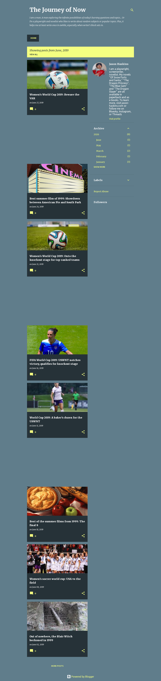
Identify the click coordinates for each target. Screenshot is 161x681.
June (98, 140)
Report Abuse (101, 191)
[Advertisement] (56, 139)
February (101, 156)
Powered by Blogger (82, 676)
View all (34, 54)
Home (33, 38)
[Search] (132, 10)
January (100, 162)
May (98, 145)
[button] (83, 109)
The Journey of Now (58, 9)
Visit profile (114, 119)
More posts (57, 666)
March (99, 151)
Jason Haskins (118, 64)
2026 (96, 134)
